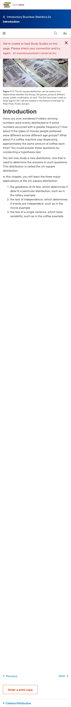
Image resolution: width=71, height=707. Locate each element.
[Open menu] (4, 33)
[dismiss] (66, 43)
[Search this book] (56, 33)
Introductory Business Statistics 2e (29, 16)
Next (62, 675)
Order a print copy (20, 689)
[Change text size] (65, 33)
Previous (11, 676)
